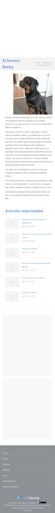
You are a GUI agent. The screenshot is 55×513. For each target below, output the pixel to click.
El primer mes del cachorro (33, 278)
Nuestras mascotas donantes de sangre (36, 265)
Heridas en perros (29, 249)
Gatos (5, 459)
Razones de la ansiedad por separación (34, 221)
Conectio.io (27, 510)
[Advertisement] (27, 28)
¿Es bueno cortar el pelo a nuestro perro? (37, 236)
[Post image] (12, 224)
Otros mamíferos (11, 486)
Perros (6, 453)
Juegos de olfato (29, 292)
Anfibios (6, 470)
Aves (5, 475)
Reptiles (6, 464)
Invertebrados (9, 481)
